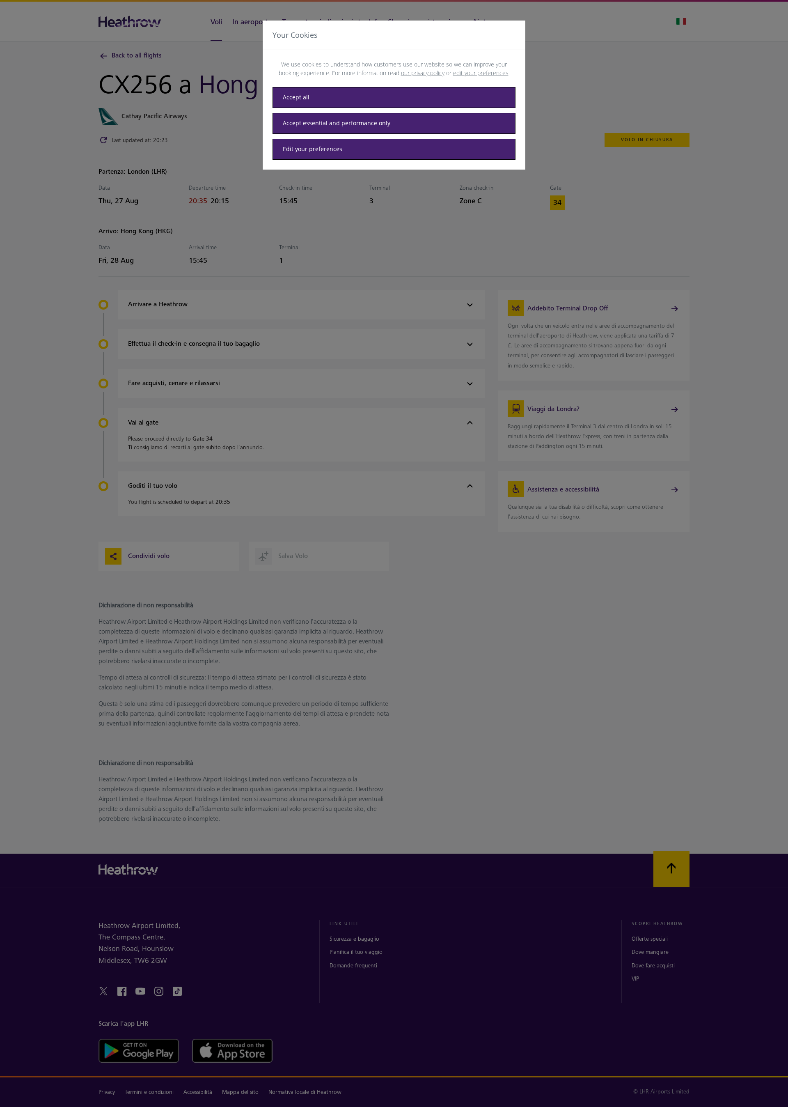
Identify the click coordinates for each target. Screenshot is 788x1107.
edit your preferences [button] (481, 73)
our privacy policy (422, 73)
